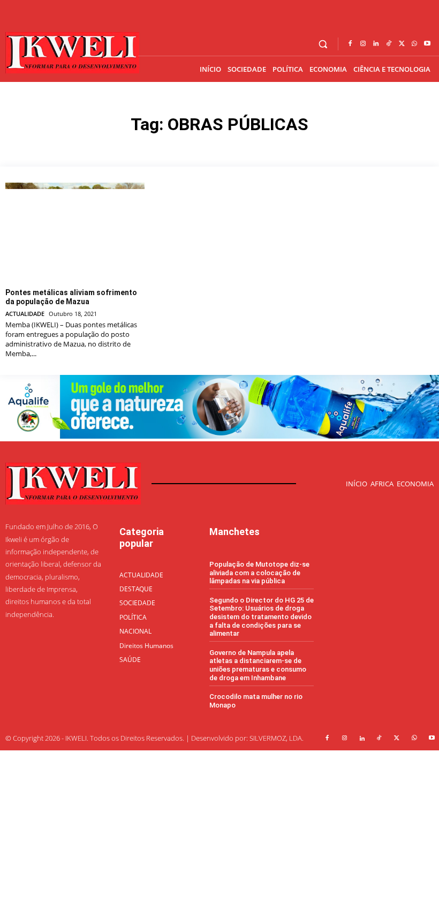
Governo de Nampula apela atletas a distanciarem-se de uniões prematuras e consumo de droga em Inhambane (257, 665)
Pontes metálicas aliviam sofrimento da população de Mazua (71, 297)
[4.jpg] (219, 435)
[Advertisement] (219, 825)
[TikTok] (388, 43)
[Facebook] (350, 43)
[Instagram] (363, 43)
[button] (323, 44)
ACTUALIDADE (24, 313)
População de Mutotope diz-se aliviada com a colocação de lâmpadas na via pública (259, 572)
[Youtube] (427, 43)
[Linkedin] (375, 43)
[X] (401, 43)
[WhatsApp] (414, 43)
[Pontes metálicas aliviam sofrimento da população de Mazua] (75, 231)
